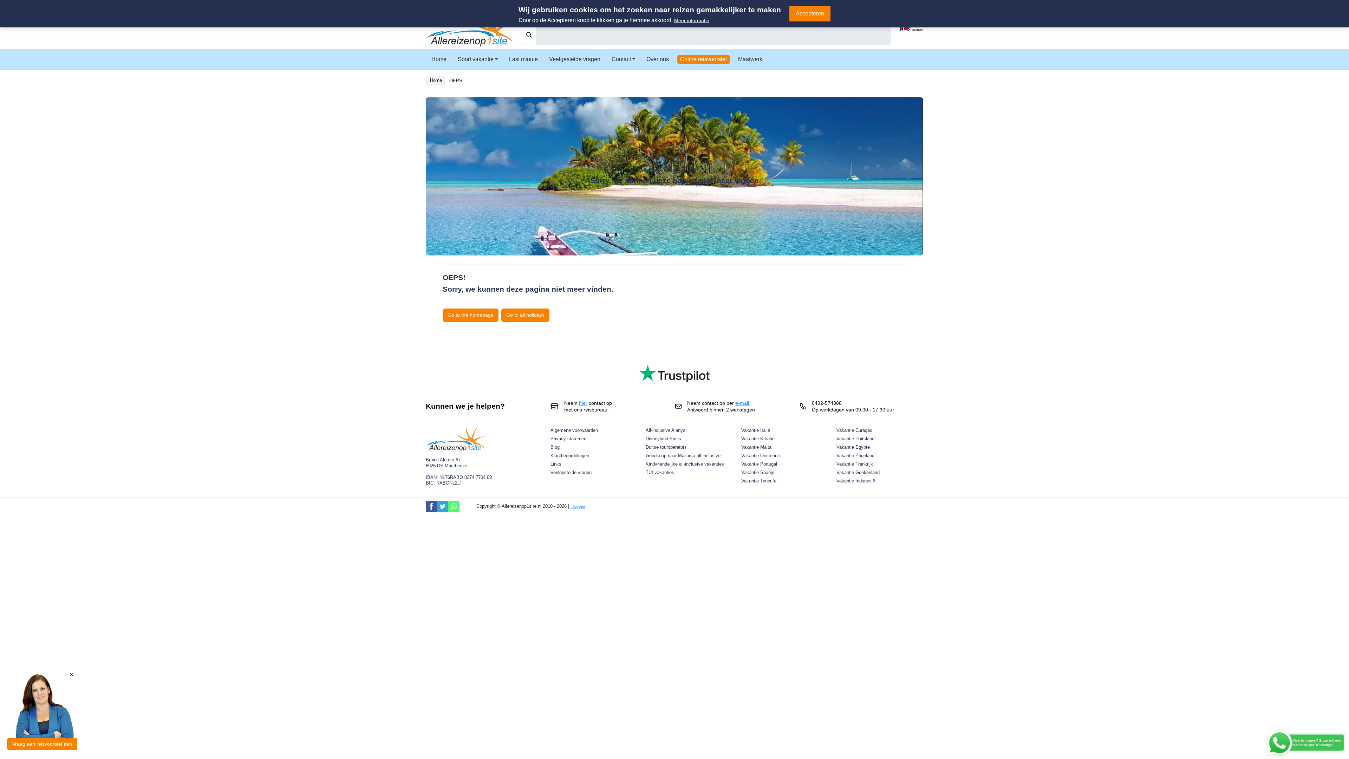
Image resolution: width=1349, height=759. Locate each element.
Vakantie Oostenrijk (761, 455)
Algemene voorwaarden (574, 430)
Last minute (523, 59)
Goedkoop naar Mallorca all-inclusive (683, 455)
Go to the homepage (471, 315)
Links (555, 464)
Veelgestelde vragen (574, 59)
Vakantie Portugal (759, 464)
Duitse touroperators (666, 447)
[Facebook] (431, 506)
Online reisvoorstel (703, 59)
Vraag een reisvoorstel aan (42, 744)
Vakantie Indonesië (855, 481)
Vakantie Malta (756, 447)
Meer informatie (691, 20)
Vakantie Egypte (853, 447)
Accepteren (810, 14)
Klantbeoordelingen (569, 455)
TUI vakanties (660, 472)
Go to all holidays (525, 315)
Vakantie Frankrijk (854, 464)
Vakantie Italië (755, 430)
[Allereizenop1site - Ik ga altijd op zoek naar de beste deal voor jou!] (469, 28)
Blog (555, 447)
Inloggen (578, 506)
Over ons (657, 59)
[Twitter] (442, 506)
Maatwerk (750, 59)
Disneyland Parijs (663, 438)
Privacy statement (569, 438)
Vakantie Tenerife (758, 481)
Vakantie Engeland (855, 455)
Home (439, 59)
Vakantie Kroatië (758, 438)
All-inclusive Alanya (665, 430)
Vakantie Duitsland (855, 438)
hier (583, 403)
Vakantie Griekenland (858, 472)
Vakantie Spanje (757, 472)
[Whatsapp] (454, 506)
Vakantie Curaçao (854, 430)
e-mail (742, 403)
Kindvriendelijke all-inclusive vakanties (685, 464)
